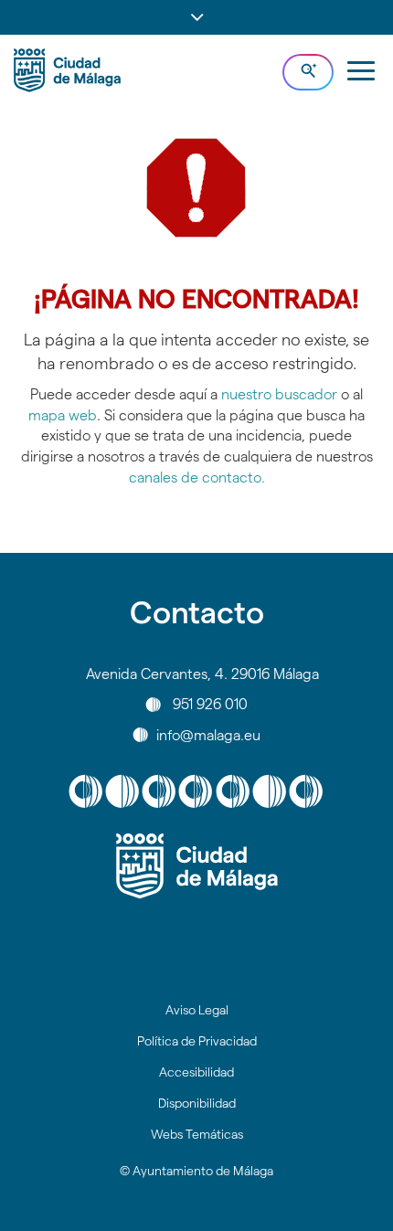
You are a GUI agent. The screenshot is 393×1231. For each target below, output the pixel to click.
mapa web (62, 415)
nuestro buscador (279, 394)
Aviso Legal (196, 1010)
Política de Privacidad (197, 1041)
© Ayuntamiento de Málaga (196, 1170)
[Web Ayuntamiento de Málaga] (196, 866)
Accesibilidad (196, 1072)
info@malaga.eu (208, 734)
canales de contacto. (197, 477)
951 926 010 (210, 704)
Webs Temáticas (197, 1134)
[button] (196, 17)
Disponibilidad (197, 1103)
